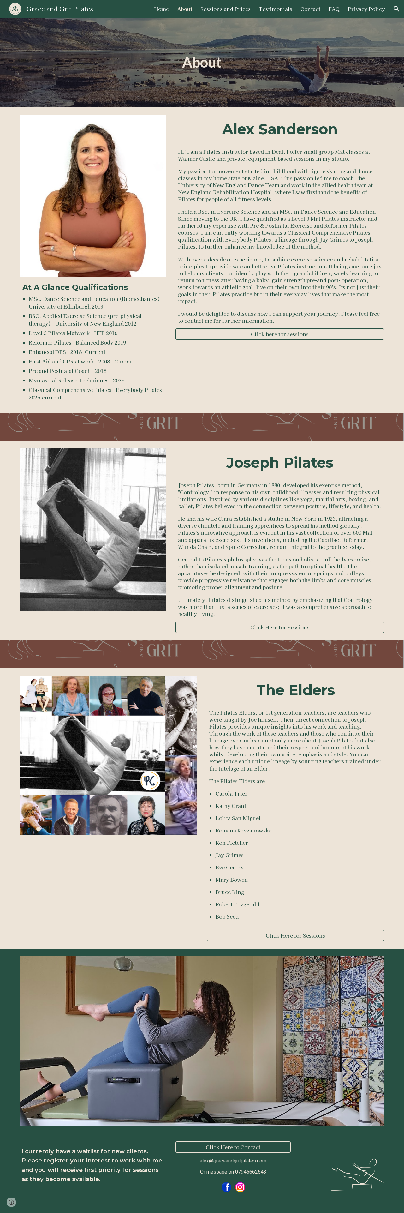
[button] (396, 8)
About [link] (184, 9)
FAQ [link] (334, 9)
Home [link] (161, 9)
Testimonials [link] (275, 9)
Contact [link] (310, 9)
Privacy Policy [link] (366, 9)
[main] (202, 62)
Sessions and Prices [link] (225, 9)
